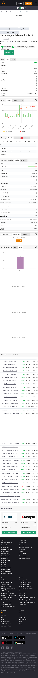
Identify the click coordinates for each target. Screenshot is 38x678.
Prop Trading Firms (6, 582)
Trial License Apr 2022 (10, 374)
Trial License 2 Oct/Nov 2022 (10, 390)
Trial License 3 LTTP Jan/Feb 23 (10, 443)
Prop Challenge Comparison (27, 597)
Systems (21, 545)
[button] (24, 29)
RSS (2, 619)
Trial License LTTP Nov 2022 (10, 400)
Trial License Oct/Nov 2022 (10, 387)
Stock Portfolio (5, 621)
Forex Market (5, 551)
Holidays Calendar (6, 549)
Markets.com (10, 41)
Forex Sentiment (23, 556)
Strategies (22, 549)
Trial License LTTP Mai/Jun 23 (10, 457)
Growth (9, 100)
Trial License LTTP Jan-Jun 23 (10, 453)
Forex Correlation (6, 556)
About (21, 621)
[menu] (36, 3)
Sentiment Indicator (24, 558)
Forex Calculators (6, 567)
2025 (20, 247)
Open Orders (25, 234)
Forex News (4, 558)
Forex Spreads (23, 580)
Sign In (20, 3)
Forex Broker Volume (25, 586)
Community (22, 543)
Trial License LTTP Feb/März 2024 (10, 486)
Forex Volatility (5, 554)
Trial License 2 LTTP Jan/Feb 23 (10, 413)
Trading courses (6, 604)
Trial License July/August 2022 (10, 377)
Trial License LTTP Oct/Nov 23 (10, 470)
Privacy (11, 633)
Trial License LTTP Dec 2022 (10, 393)
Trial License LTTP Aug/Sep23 (10, 466)
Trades (17, 160)
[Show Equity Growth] (7, 131)
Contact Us (22, 617)
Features (3, 615)
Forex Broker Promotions (26, 589)
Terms (3, 633)
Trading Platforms (6, 597)
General (13, 59)
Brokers (3, 580)
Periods (10, 138)
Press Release (23, 591)
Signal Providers (6, 586)
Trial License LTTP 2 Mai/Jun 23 (10, 460)
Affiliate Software (6, 624)
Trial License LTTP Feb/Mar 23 (10, 447)
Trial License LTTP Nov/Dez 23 (10, 473)
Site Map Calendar (31, 633)
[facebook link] (2, 647)
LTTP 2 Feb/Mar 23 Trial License (10, 450)
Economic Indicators (7, 571)
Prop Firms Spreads (24, 600)
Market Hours (5, 545)
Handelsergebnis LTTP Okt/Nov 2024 (10, 499)
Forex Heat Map (6, 569)
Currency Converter (6, 573)
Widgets (3, 613)
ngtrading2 (6, 39)
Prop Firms (22, 595)
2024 (15, 247)
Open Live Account (9, 532)
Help (20, 615)
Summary (24, 160)
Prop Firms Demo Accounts (27, 602)
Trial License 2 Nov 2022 (10, 397)
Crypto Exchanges (6, 602)
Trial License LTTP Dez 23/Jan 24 (10, 479)
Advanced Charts (6, 626)
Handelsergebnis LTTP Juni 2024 (10, 492)
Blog (20, 624)
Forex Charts (22, 554)
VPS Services (5, 584)
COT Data (4, 562)
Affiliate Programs (6, 591)
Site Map (19, 633)
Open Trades (16, 234)
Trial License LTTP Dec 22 (10, 406)
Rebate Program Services (8, 595)
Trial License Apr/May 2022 (10, 371)
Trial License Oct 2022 (10, 384)
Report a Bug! (23, 619)
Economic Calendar (6, 543)
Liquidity (3, 565)
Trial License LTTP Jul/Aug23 (10, 463)
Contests (21, 551)
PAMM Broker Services (7, 593)
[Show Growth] (22, 131)
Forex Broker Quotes (25, 582)
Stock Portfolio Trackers (8, 606)
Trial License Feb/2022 (10, 364)
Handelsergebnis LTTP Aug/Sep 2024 (10, 496)
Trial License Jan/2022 (10, 361)
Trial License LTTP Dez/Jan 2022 (10, 410)
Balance (15, 100)
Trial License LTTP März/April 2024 (10, 489)
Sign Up (28, 3)
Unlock (19, 241)
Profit (21, 100)
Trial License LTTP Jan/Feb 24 (10, 483)
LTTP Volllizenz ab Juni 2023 (10, 476)
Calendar (18, 138)
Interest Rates (5, 547)
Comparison (22, 604)
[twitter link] (7, 647)
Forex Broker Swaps (24, 584)
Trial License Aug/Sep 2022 (10, 380)
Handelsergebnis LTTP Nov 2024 (10, 502)
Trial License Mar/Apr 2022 (10, 367)
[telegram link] (12, 647)
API (2, 617)
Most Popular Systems (25, 547)
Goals (27, 138)
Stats (7, 59)
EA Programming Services (8, 589)
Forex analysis (5, 560)
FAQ (20, 613)
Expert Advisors (5, 600)
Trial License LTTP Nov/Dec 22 (10, 403)
